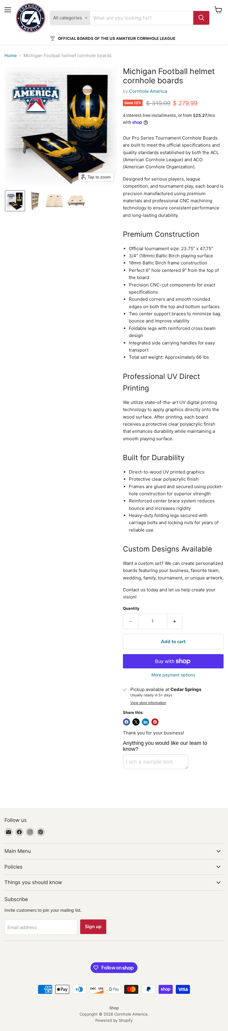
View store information (148, 703)
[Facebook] (19, 832)
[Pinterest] (41, 832)
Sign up (93, 926)
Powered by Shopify (114, 1020)
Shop (114, 1007)
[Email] (8, 832)
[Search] (201, 18)
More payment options (173, 675)
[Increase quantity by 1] (174, 621)
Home (10, 55)
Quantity (131, 608)
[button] (15, 201)
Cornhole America (148, 91)
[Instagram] (30, 832)
